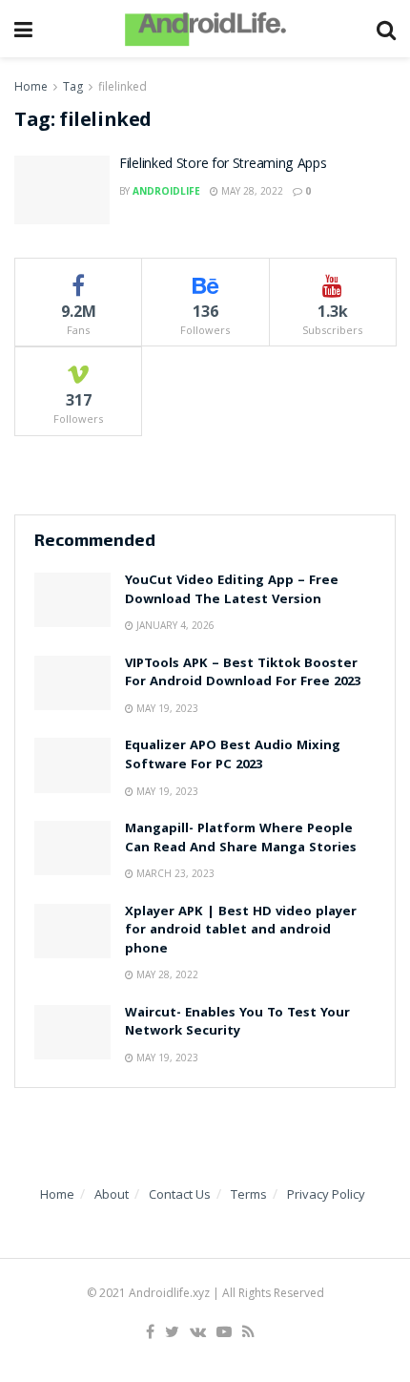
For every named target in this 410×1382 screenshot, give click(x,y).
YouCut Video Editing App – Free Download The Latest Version (231, 591)
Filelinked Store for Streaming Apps (223, 165)
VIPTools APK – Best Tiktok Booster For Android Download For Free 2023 (242, 674)
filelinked (122, 86)
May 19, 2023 (165, 708)
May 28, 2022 (250, 191)
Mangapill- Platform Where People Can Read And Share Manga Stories (241, 839)
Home (31, 86)
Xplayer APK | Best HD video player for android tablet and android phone (241, 931)
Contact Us (180, 1194)
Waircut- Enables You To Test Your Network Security (237, 1023)
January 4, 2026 (174, 625)
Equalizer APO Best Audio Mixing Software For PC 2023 (232, 756)
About (111, 1194)
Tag (73, 86)
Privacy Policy (326, 1194)
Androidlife (166, 191)
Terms (249, 1194)
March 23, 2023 (174, 873)
